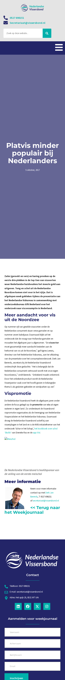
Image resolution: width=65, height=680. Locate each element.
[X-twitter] (37, 606)
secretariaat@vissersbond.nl (46, 500)
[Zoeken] (47, 33)
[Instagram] (46, 606)
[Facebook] (27, 606)
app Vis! (36, 432)
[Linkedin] (18, 606)
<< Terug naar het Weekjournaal (32, 510)
